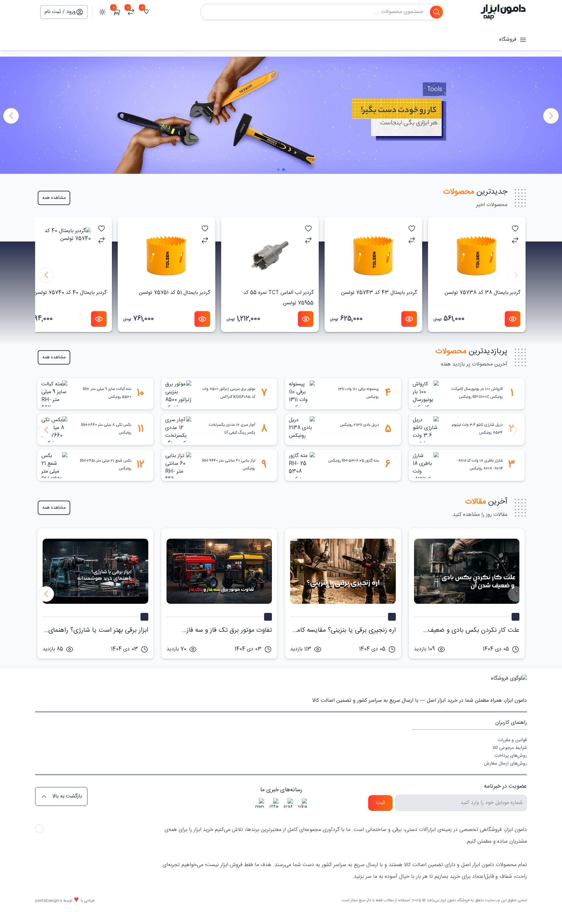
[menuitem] (469, 740)
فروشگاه (507, 40)
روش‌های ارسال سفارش (505, 763)
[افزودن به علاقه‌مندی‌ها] (515, 228)
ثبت (380, 802)
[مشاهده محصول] (512, 319)
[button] (11, 116)
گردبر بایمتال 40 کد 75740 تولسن (70, 292)
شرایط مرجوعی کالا (509, 748)
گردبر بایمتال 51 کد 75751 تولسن (174, 292)
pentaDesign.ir (48, 900)
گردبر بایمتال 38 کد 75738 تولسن (482, 292)
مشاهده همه (54, 198)
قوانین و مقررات (512, 740)
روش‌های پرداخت (510, 756)
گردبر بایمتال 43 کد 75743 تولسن (379, 292)
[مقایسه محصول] (515, 240)
